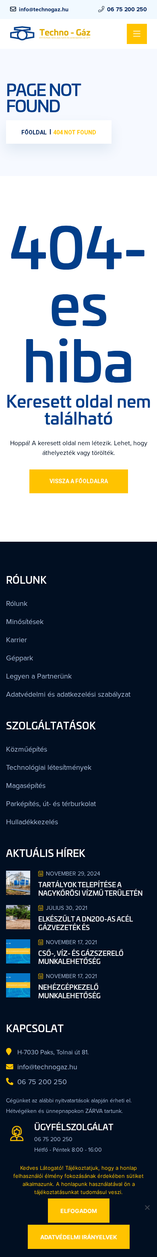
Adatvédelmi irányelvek (78, 1237)
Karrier (14, 637)
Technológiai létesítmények (39, 758)
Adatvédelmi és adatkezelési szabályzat (55, 688)
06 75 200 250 (127, 9)
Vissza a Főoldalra (79, 481)
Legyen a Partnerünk (32, 671)
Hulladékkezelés (26, 809)
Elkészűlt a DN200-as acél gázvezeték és (85, 909)
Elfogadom (78, 1210)
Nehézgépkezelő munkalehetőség (69, 978)
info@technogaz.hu (43, 9)
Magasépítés (21, 775)
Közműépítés (22, 741)
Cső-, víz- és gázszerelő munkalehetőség (81, 944)
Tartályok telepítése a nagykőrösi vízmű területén (90, 875)
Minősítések (21, 620)
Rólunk (14, 603)
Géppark (16, 654)
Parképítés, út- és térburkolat (42, 792)
